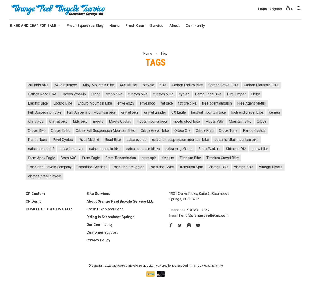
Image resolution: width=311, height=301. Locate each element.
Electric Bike (38, 103)
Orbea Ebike (60, 130)
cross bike (114, 94)
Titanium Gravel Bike (222, 158)
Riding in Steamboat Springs (111, 217)
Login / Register (270, 9)
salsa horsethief (41, 149)
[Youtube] (198, 225)
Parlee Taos (37, 140)
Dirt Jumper (236, 94)
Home (114, 25)
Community (195, 25)
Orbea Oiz (182, 130)
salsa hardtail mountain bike (236, 140)
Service (156, 25)
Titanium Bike (190, 158)
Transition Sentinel (92, 167)
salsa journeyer (71, 149)
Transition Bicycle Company (50, 167)
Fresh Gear (134, 25)
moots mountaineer (152, 121)
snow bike (260, 149)
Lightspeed (180, 265)
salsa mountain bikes (143, 149)
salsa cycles (136, 140)
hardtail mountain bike (208, 112)
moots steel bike (186, 121)
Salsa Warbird (209, 149)
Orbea (261, 121)
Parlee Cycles (254, 130)
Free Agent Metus (251, 103)
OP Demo (34, 201)
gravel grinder (155, 112)
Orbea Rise (205, 130)
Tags (164, 53)
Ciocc (95, 94)
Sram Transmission (120, 158)
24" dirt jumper (65, 85)
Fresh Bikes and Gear (105, 209)
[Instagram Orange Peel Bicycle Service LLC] (189, 225)
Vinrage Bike (219, 167)
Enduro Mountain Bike (95, 103)
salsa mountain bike (105, 149)
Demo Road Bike (208, 94)
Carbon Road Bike (42, 94)
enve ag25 (125, 103)
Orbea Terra (228, 130)
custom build (163, 94)
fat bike (167, 103)
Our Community (100, 224)
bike (163, 85)
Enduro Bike (62, 103)
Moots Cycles (120, 121)
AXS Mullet (128, 85)
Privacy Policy (98, 240)
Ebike (255, 94)
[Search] (299, 9)
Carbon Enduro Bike (187, 85)
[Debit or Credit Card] (161, 275)
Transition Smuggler (128, 167)
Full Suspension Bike (44, 112)
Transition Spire (161, 167)
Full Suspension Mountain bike (91, 112)
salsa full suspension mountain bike (180, 140)
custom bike (138, 94)
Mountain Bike (240, 121)
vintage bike (243, 167)
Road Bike (113, 140)
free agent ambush (217, 103)
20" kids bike (38, 85)
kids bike (80, 121)
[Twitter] (180, 225)
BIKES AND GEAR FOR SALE (33, 25)
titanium (168, 158)
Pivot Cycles (63, 140)
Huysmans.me (213, 265)
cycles (184, 94)
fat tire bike (187, 103)
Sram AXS (68, 158)
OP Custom (35, 193)
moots (98, 121)
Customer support (102, 232)
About (174, 25)
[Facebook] (171, 225)
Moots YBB (214, 121)
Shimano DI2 (236, 149)
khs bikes (35, 121)
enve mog (147, 103)
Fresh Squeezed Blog (85, 25)
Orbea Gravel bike (155, 130)
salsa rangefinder (179, 149)
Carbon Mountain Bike (261, 85)
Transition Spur (191, 167)
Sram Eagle (91, 158)
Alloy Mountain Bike (98, 85)
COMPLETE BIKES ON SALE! (49, 209)
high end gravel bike (247, 112)
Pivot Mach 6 (88, 140)
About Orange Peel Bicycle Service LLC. (120, 201)
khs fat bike (58, 121)
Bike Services (98, 193)
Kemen (274, 112)
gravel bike (130, 112)
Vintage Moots (270, 167)
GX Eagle (178, 112)
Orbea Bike (37, 130)
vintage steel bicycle (44, 176)
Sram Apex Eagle (41, 158)
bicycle (148, 85)
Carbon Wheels (74, 94)
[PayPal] (151, 275)
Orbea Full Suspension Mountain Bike (105, 130)
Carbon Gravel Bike (223, 85)
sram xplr (148, 158)
